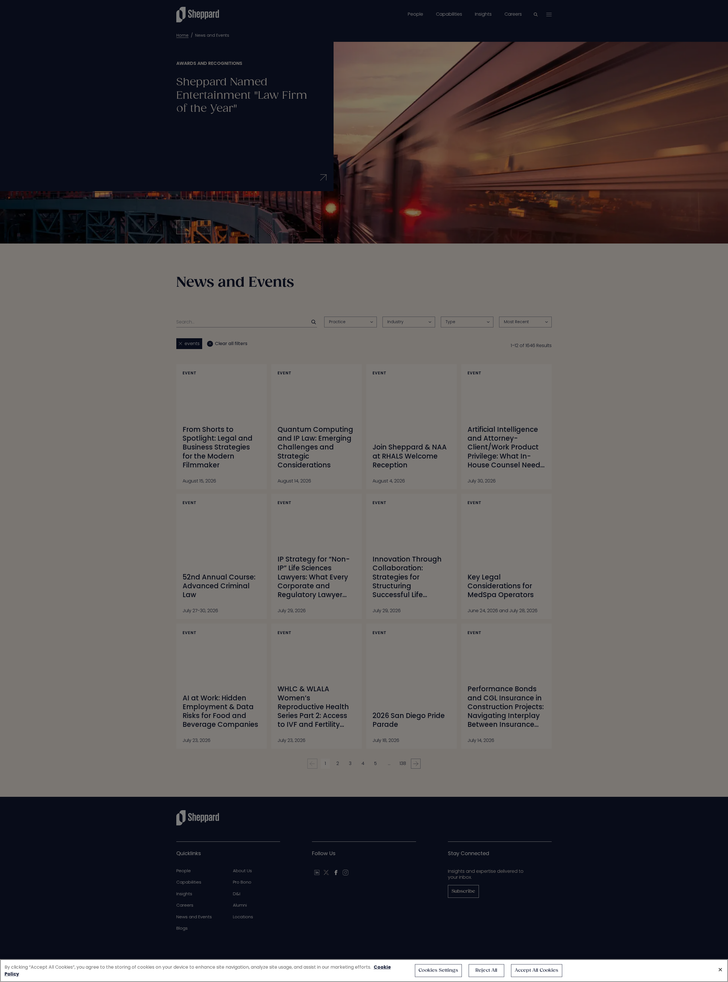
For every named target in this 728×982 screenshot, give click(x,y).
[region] (364, 970)
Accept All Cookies (537, 970)
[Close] (720, 970)
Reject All (486, 970)
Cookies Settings (438, 970)
